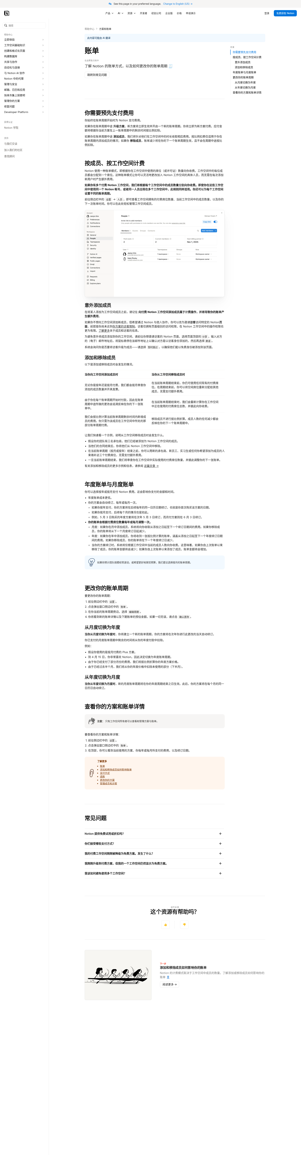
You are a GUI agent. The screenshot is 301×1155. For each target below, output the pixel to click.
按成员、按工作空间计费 (115, 163)
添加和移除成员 (244, 67)
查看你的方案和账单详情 (115, 706)
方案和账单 (105, 28)
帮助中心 (89, 28)
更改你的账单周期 (106, 588)
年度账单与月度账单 (109, 484)
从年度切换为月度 (245, 87)
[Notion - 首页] (7, 13)
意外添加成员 (242, 62)
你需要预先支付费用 (109, 112)
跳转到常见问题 (97, 75)
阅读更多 (170, 984)
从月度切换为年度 (245, 82)
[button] (24, 25)
